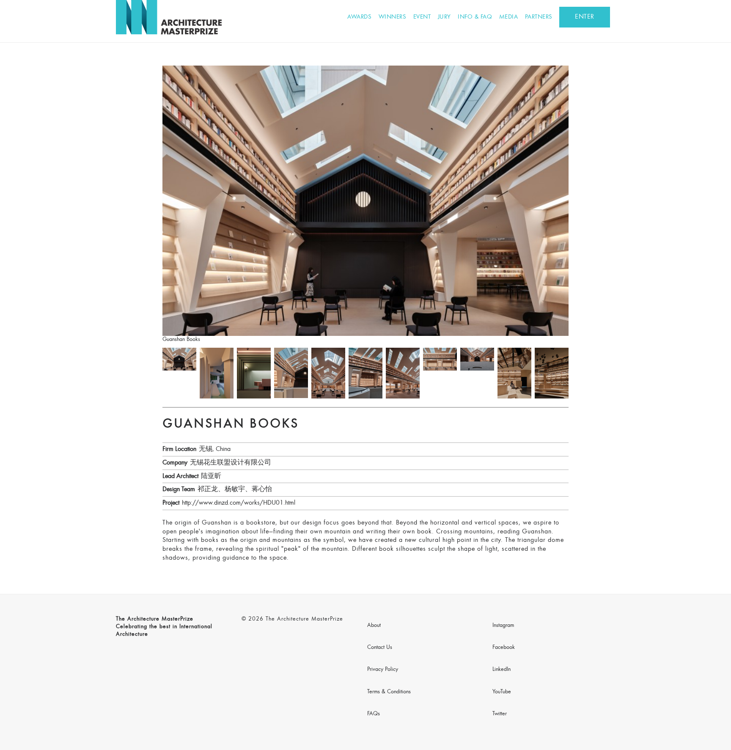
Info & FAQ (475, 17)
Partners (538, 17)
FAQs (373, 714)
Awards (359, 17)
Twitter (499, 714)
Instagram (503, 626)
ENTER (584, 17)
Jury (444, 17)
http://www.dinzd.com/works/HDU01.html (238, 503)
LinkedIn (501, 670)
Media (508, 17)
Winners (393, 17)
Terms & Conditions (389, 692)
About (374, 626)
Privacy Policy (382, 670)
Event (422, 17)
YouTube (501, 692)
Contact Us (379, 648)
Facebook (503, 648)
